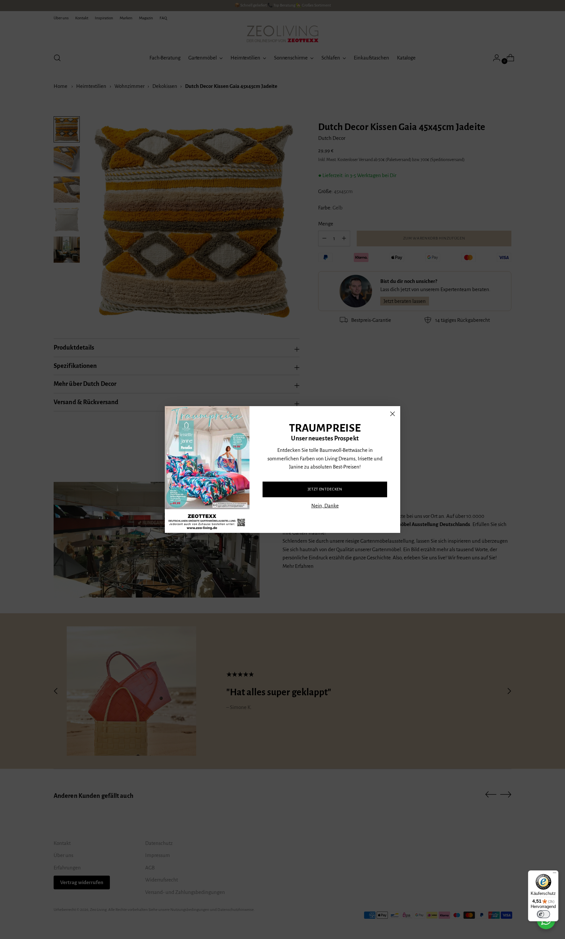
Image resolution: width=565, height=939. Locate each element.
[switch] (543, 914)
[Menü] (554, 874)
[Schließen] (392, 414)
